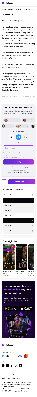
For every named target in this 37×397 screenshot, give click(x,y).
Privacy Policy (12, 172)
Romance (11, 9)
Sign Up (18, 162)
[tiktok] (11, 366)
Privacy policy (6, 378)
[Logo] (7, 3)
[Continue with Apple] (11, 137)
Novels (4, 9)
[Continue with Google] (25, 137)
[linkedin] (20, 366)
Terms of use (6, 375)
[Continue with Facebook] (18, 137)
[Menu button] (34, 3)
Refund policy (16, 378)
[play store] (11, 308)
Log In (26, 167)
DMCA (14, 375)
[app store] (26, 308)
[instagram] (7, 366)
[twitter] (16, 366)
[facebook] (3, 366)
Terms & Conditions (23, 172)
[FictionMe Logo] (7, 345)
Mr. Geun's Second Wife (23, 9)
